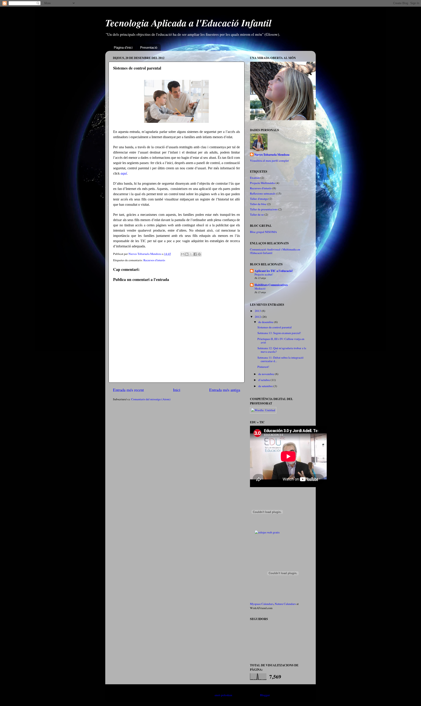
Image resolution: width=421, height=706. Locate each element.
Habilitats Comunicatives (271, 285)
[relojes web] (267, 527)
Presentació (148, 47)
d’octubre (264, 380)
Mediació (260, 288)
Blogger (265, 695)
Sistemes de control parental (274, 327)
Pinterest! (263, 367)
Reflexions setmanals (262, 193)
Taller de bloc (258, 204)
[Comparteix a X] (191, 254)
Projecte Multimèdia (262, 183)
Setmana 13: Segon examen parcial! (279, 333)
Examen (255, 178)
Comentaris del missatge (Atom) (151, 399)
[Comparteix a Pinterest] (199, 254)
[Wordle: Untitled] (263, 410)
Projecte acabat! (264, 274)
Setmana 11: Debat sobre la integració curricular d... (280, 359)
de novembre (266, 374)
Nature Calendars (285, 604)
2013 (258, 311)
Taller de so (257, 214)
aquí (124, 173)
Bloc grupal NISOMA (263, 232)
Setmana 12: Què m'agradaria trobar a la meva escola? (281, 350)
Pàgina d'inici (123, 47)
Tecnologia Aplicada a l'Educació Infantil (188, 22)
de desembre (266, 322)
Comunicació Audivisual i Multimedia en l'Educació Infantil (275, 251)
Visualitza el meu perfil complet (269, 161)
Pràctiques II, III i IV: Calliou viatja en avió (280, 340)
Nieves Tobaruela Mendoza (271, 155)
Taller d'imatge (259, 199)
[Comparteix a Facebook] (195, 254)
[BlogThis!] (187, 254)
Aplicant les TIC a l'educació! (274, 271)
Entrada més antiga (224, 390)
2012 (258, 317)
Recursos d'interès (154, 260)
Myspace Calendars (261, 604)
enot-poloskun (223, 695)
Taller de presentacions (264, 209)
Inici (176, 390)
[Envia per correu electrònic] (182, 254)
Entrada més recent (128, 390)
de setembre (265, 386)
